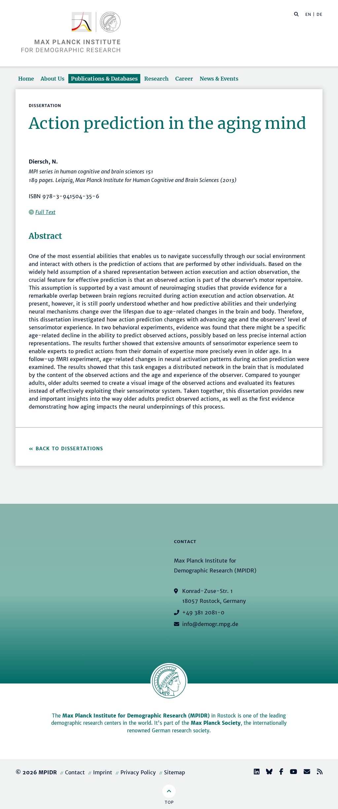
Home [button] (26, 78)
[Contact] (304, 772)
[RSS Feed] (317, 772)
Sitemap (174, 772)
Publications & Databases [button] (104, 78)
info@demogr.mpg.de (210, 624)
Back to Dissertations (69, 449)
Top (169, 802)
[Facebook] (278, 772)
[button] (296, 14)
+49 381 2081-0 (203, 612)
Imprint (102, 772)
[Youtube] (291, 772)
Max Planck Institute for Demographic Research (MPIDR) (136, 716)
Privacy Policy (138, 772)
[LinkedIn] (254, 772)
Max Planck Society (216, 723)
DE (319, 14)
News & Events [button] (219, 78)
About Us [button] (52, 78)
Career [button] (184, 78)
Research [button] (156, 78)
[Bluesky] (267, 772)
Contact (75, 772)
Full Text (45, 212)
